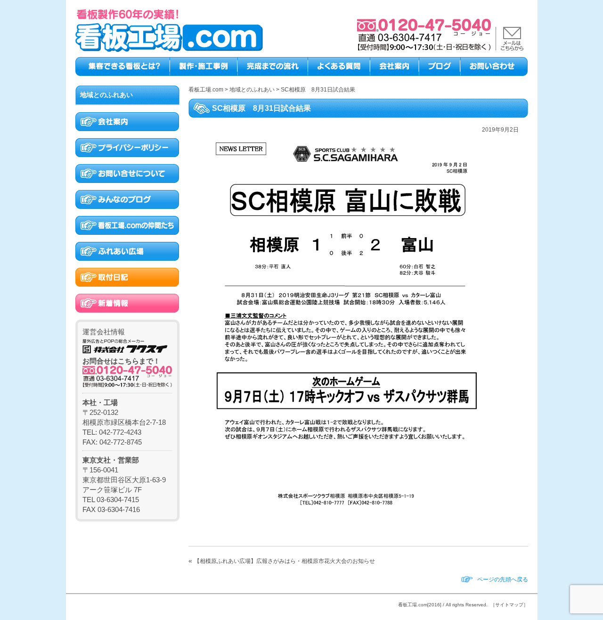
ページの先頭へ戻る (502, 579)
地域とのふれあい (106, 95)
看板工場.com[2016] (419, 604)
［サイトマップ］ (509, 604)
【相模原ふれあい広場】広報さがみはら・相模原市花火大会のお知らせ (284, 561)
